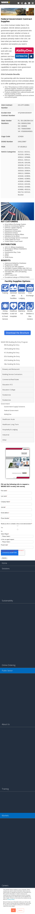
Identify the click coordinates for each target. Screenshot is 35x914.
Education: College (8, 390)
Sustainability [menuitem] (7, 600)
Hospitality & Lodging (10, 430)
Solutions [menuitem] (6, 568)
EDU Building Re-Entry (12, 356)
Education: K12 (7, 385)
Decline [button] (20, 910)
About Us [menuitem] (6, 724)
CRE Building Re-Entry (11, 349)
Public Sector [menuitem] (7, 670)
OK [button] (13, 910)
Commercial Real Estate (10, 379)
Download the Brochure (17, 333)
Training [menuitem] (5, 789)
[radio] (17, 526)
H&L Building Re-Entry (12, 364)
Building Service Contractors (12, 374)
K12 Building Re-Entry (11, 353)
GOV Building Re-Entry (12, 360)
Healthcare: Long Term (10, 424)
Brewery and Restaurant (11, 369)
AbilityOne (7, 414)
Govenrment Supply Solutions (14, 407)
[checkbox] (17, 528)
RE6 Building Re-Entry (11, 345)
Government (5, 404)
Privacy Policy (10, 899)
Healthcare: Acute (8, 419)
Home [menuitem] (4, 563)
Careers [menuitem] (5, 885)
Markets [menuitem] (5, 815)
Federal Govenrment (11, 410)
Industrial (5, 435)
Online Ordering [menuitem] (8, 665)
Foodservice (6, 395)
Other (4, 440)
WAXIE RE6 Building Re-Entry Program (14, 342)
